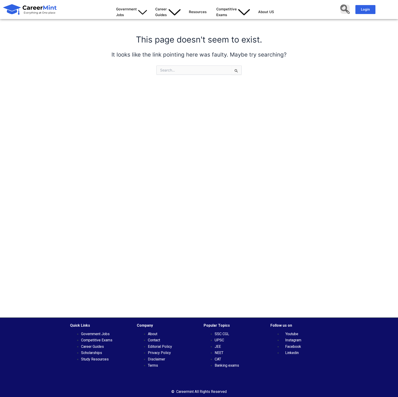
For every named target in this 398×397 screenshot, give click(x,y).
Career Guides (161, 12)
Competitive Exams (226, 12)
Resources (198, 12)
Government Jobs (126, 12)
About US (266, 12)
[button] (345, 9)
